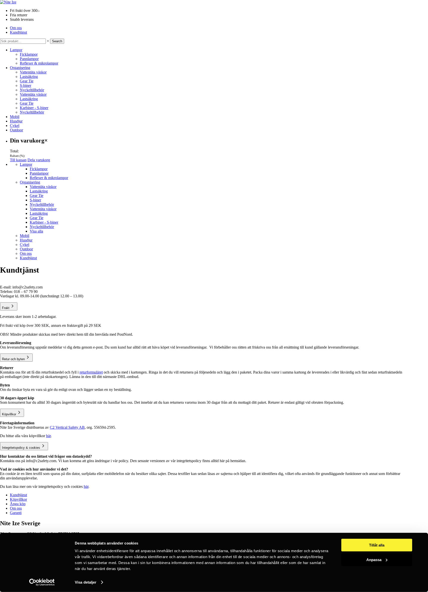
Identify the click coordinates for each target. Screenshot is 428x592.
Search (57, 41)
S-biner (25, 85)
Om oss (16, 28)
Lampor (16, 50)
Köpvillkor (18, 499)
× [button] (48, 41)
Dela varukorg (38, 160)
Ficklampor (29, 54)
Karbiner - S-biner (34, 108)
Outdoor (16, 130)
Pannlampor (29, 59)
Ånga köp (18, 504)
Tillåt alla (376, 545)
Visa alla (36, 231)
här (48, 436)
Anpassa (373, 559)
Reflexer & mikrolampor (39, 63)
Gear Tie (26, 81)
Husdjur (16, 121)
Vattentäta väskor (33, 72)
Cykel (14, 125)
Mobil (14, 117)
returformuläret (91, 372)
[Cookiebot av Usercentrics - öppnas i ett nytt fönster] (42, 582)
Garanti (16, 513)
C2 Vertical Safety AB (67, 427)
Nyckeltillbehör (32, 90)
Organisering (20, 68)
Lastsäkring (29, 76)
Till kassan (18, 160)
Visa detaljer (85, 582)
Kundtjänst (18, 32)
